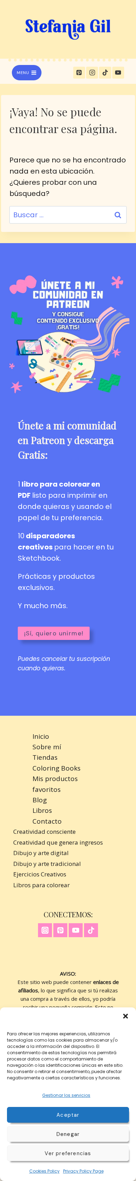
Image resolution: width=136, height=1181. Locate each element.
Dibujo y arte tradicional (47, 864)
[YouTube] (118, 73)
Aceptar (67, 1114)
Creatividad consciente (44, 832)
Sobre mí (46, 746)
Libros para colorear (41, 885)
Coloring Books (56, 768)
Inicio (40, 736)
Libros (42, 810)
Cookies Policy (44, 1171)
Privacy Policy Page (83, 1171)
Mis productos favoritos (55, 784)
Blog (39, 799)
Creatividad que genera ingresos (58, 842)
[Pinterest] (79, 73)
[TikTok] (105, 73)
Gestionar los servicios (66, 1095)
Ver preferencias (68, 1153)
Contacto (47, 821)
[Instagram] (92, 73)
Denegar (68, 1134)
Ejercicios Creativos (39, 874)
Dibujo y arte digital (41, 853)
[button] (125, 1016)
